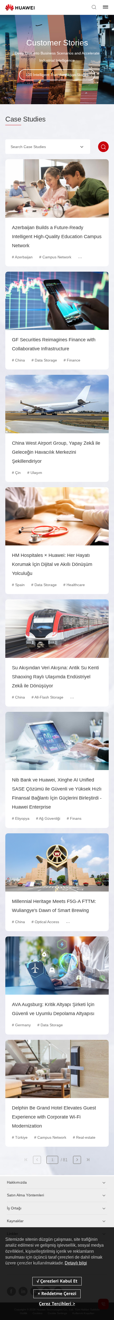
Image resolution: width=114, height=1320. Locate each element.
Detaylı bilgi (76, 1263)
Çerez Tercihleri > (57, 1303)
